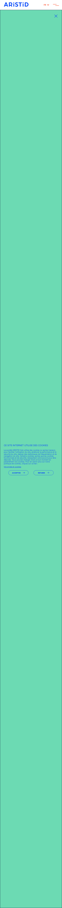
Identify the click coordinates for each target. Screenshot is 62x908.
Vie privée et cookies (12, 467)
